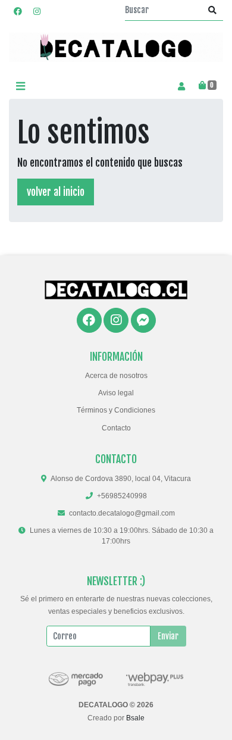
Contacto (116, 428)
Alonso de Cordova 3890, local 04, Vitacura (121, 478)
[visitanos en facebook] (18, 11)
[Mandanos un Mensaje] (143, 320)
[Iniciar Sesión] (181, 86)
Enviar (168, 636)
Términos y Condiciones (116, 410)
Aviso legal (116, 393)
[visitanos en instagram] (37, 11)
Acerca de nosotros (116, 375)
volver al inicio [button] (55, 191)
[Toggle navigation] (20, 86)
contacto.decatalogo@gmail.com (122, 513)
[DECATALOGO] (116, 47)
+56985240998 (122, 496)
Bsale (135, 718)
